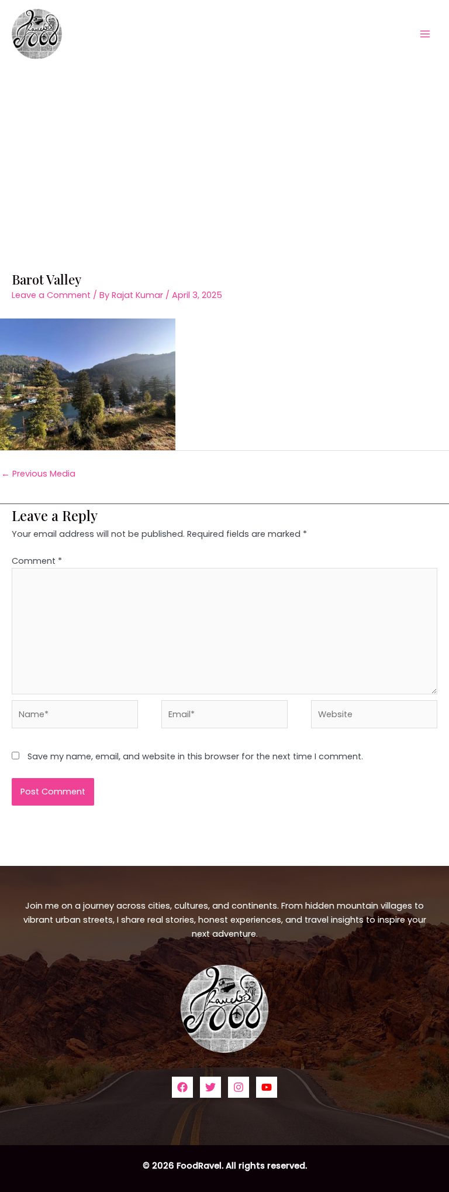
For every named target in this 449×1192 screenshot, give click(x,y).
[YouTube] (266, 1087)
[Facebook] (182, 1087)
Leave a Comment (51, 295)
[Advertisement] (224, 155)
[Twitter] (210, 1087)
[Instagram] (238, 1087)
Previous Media (38, 473)
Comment (37, 561)
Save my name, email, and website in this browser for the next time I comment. (195, 756)
